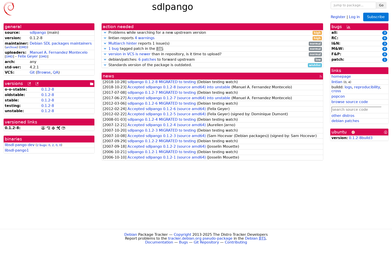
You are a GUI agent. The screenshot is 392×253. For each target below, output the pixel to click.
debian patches (345, 121)
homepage (341, 76)
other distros (342, 115)
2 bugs (42, 145)
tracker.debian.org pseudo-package (200, 238)
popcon (338, 96)
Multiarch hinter (122, 43)
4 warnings (144, 38)
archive (11, 47)
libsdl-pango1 (17, 150)
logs (348, 87)
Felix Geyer (28, 56)
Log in (354, 16)
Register (338, 16)
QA (55, 72)
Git (32, 72)
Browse (44, 72)
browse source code (349, 102)
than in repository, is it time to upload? (214, 54)
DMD (23, 47)
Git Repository (206, 242)
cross (336, 91)
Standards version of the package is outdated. (214, 65)
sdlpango (38, 32)
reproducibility (367, 87)
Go (381, 5)
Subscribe (376, 17)
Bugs (183, 242)
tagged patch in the (214, 49)
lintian (336, 82)
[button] (105, 32)
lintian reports (214, 38)
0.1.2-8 (47, 89)
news (108, 76)
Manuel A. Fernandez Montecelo (59, 52)
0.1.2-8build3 (360, 138)
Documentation (159, 242)
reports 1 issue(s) (214, 44)
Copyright (182, 234)
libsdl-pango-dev (19, 145)
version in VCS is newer (129, 54)
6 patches (147, 59)
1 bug (113, 48)
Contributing (236, 242)
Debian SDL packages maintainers (61, 43)
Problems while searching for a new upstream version (214, 33)
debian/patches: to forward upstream (214, 60)
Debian (130, 234)
